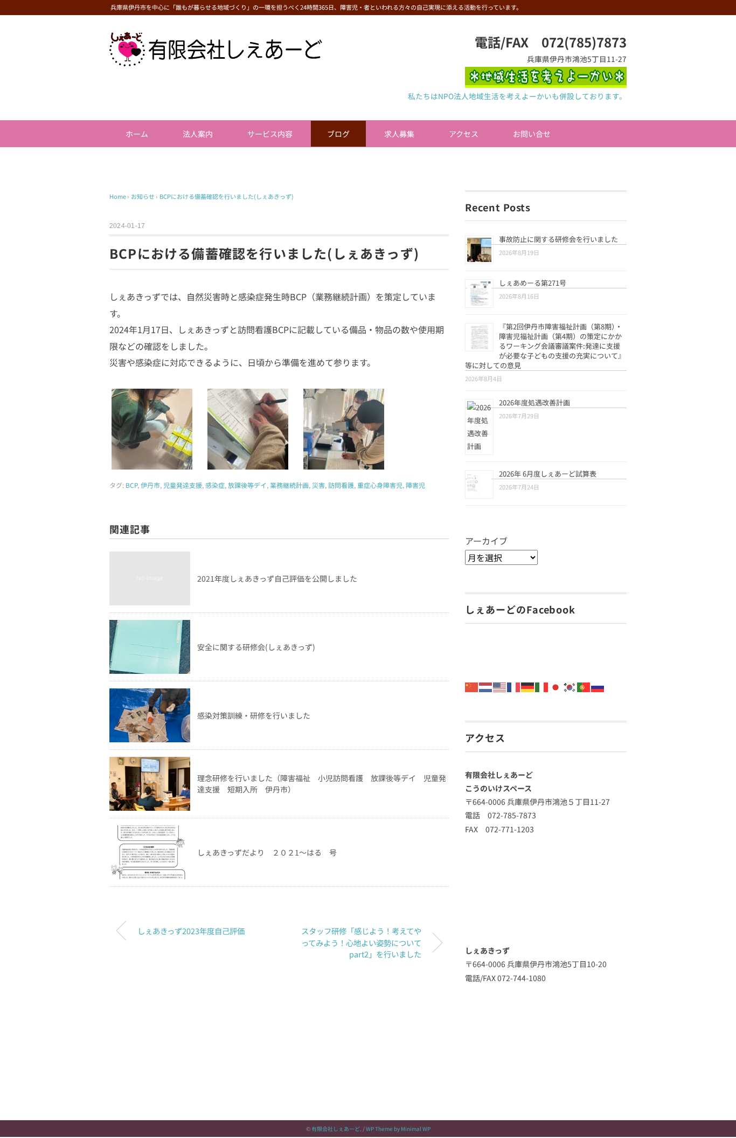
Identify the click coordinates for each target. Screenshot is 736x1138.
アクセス (463, 133)
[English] (500, 685)
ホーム (137, 133)
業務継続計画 (289, 484)
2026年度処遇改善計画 (534, 402)
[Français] (514, 685)
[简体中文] (472, 685)
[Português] (584, 685)
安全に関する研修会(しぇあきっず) (256, 647)
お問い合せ (532, 133)
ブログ (338, 133)
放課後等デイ (247, 484)
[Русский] (598, 685)
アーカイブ (486, 540)
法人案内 (198, 133)
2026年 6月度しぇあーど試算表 (547, 473)
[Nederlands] (486, 685)
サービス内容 (270, 133)
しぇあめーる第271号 (532, 283)
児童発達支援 (182, 484)
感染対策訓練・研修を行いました (253, 715)
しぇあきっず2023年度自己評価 (191, 930)
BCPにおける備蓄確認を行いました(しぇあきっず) (226, 196)
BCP (131, 484)
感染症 (215, 484)
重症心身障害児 (379, 484)
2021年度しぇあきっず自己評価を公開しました (277, 578)
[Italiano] (542, 685)
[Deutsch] (528, 685)
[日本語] (556, 685)
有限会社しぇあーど (335, 1129)
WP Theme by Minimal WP (398, 1129)
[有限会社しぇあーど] (215, 39)
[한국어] (570, 685)
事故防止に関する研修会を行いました (558, 239)
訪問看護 (341, 484)
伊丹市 (150, 484)
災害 (318, 484)
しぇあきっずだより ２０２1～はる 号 (267, 852)
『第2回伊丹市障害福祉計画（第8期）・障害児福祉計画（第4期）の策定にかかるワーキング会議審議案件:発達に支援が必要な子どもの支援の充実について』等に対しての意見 (545, 345)
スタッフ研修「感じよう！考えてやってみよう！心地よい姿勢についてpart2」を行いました (361, 942)
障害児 (415, 484)
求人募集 (399, 133)
